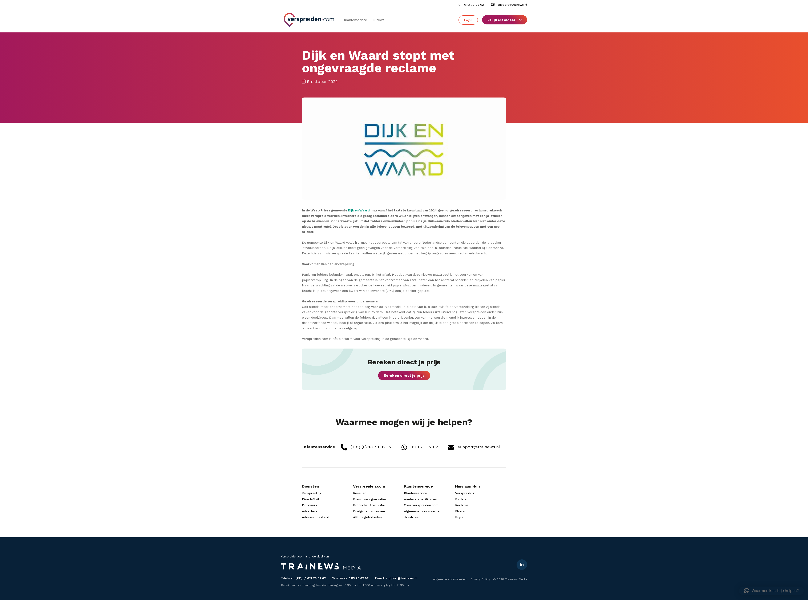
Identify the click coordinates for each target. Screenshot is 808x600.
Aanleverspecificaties (420, 499)
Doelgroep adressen (369, 511)
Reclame (462, 505)
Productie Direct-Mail (369, 505)
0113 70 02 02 (473, 4)
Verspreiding (311, 493)
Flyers (460, 511)
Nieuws (378, 20)
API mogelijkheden (367, 517)
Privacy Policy (480, 579)
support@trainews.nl (512, 4)
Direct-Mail (310, 499)
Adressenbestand (315, 517)
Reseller (359, 493)
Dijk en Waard (359, 210)
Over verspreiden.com (421, 505)
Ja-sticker (412, 517)
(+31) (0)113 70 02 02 (370, 446)
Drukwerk (309, 505)
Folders (461, 499)
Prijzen (460, 517)
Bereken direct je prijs (404, 375)
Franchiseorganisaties (370, 499)
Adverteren (310, 511)
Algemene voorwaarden (422, 511)
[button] (771, 591)
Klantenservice (355, 20)
